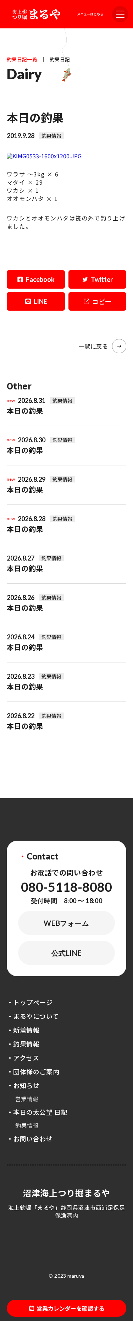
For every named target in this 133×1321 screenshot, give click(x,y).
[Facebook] (36, 279)
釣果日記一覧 (22, 59)
